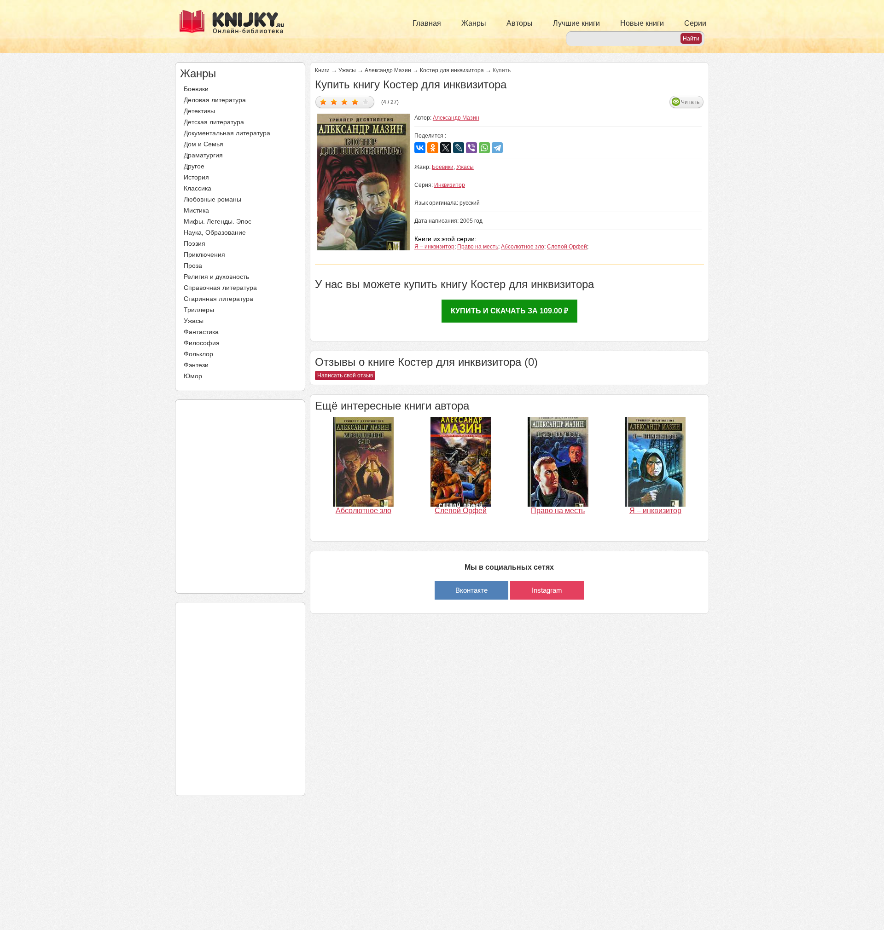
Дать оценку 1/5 (323, 101)
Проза (193, 265)
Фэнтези (196, 365)
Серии (695, 23)
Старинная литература (218, 298)
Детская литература (214, 122)
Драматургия (203, 155)
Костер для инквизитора (452, 70)
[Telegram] (497, 147)
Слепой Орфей (567, 246)
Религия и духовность (216, 276)
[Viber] (471, 147)
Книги (322, 70)
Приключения (204, 254)
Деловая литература (215, 100)
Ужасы (194, 320)
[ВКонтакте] (419, 147)
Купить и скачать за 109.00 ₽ (509, 311)
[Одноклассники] (432, 147)
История (196, 177)
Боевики (196, 88)
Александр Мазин (388, 70)
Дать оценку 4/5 (355, 101)
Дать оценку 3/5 (345, 101)
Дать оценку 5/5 (366, 101)
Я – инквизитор (434, 246)
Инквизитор (449, 185)
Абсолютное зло (522, 246)
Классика (197, 188)
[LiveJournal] (458, 147)
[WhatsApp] (484, 147)
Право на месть (477, 246)
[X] (445, 147)
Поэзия (194, 243)
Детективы (199, 111)
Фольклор (198, 354)
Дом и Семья (203, 144)
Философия (202, 343)
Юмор (193, 376)
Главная (427, 23)
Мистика (196, 210)
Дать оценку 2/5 (334, 101)
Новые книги (642, 23)
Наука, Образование (215, 232)
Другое (194, 166)
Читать (690, 102)
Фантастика (201, 331)
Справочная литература (220, 287)
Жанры (473, 23)
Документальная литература (227, 133)
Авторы (519, 23)
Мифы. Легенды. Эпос (217, 221)
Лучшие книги (576, 23)
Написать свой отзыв (345, 375)
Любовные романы (212, 199)
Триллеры (199, 309)
